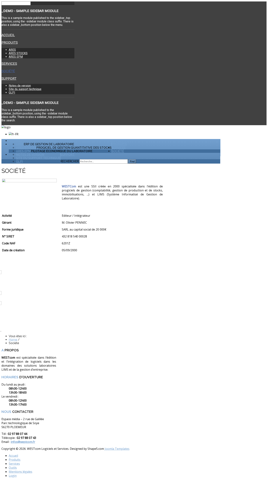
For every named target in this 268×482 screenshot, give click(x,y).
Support (8, 79)
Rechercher (69, 161)
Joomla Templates (117, 449)
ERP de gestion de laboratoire (49, 144)
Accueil (8, 35)
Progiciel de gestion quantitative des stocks (74, 147)
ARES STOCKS (18, 53)
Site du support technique (25, 89)
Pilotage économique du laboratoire (61, 151)
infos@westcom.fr (23, 442)
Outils (13, 468)
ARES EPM (16, 56)
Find (132, 161)
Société (8, 71)
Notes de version (20, 85)
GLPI (12, 92)
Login (13, 476)
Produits (9, 43)
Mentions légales (20, 472)
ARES (12, 49)
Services (9, 64)
